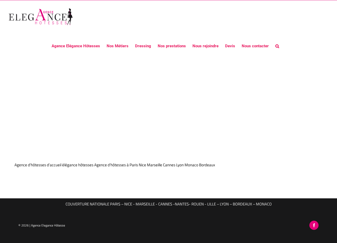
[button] (277, 45)
